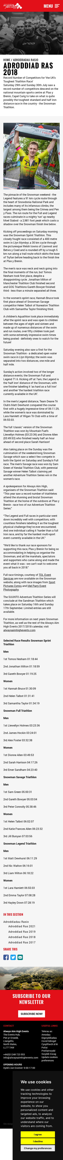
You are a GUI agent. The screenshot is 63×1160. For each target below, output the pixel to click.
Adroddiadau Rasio (25, 60)
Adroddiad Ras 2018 (22, 937)
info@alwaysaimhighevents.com (20, 1057)
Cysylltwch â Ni (49, 1044)
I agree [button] (38, 1134)
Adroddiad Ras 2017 (22, 942)
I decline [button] (38, 1141)
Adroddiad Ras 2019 (22, 931)
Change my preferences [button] (38, 1148)
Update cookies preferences (49, 1058)
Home (6, 60)
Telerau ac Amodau (46, 1033)
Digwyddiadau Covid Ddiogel (49, 1039)
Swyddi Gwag (48, 1053)
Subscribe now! (32, 1014)
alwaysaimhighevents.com (19, 630)
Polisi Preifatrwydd (48, 1049)
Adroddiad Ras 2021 (22, 926)
